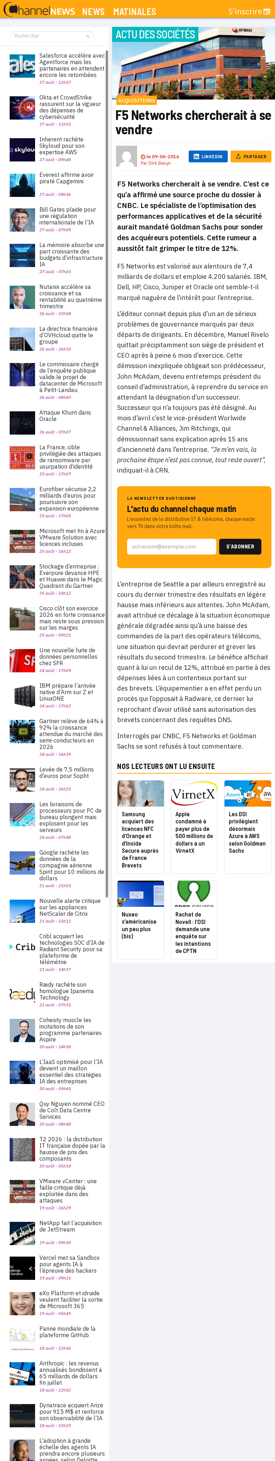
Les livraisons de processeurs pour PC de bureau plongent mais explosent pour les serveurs (70, 816)
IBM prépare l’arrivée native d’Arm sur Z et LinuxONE (67, 692)
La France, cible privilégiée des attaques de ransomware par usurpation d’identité (70, 457)
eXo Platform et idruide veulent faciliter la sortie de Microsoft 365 (71, 1300)
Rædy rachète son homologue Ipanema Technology (66, 991)
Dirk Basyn (160, 163)
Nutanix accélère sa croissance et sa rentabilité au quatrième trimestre (70, 296)
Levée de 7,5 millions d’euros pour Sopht (66, 772)
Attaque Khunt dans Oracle (65, 415)
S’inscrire (245, 11)
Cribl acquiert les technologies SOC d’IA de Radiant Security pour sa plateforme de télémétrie (72, 949)
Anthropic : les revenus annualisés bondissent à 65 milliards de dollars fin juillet (70, 1373)
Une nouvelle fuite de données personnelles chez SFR (68, 657)
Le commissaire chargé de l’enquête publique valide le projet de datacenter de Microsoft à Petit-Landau (70, 377)
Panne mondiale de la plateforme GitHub (67, 1332)
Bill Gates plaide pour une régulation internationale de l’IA (67, 216)
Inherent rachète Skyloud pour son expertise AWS (62, 146)
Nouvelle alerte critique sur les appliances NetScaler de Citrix (70, 907)
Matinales (134, 11)
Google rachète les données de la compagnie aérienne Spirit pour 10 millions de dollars (71, 865)
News (93, 11)
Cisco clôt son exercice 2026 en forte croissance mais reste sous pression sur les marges (72, 618)
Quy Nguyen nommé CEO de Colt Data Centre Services (72, 1110)
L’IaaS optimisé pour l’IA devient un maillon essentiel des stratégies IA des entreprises (71, 1071)
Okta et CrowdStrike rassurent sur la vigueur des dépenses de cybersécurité (70, 107)
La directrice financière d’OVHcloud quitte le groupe (68, 335)
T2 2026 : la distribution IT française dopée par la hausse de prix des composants (72, 1149)
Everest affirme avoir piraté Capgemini (66, 178)
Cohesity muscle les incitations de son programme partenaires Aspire (70, 1029)
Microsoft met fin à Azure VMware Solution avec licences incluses (72, 537)
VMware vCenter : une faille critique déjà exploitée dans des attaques (68, 1190)
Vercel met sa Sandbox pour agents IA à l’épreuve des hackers (69, 1264)
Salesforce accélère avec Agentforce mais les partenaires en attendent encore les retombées (72, 65)
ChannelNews (39, 9)
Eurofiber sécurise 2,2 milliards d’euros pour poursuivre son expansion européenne (69, 498)
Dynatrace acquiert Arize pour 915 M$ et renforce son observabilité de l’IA (71, 1412)
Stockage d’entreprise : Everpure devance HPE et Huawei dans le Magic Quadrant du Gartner (71, 576)
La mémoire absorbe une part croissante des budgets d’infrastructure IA (71, 254)
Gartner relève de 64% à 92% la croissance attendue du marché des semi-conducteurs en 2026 (71, 733)
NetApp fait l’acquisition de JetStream (70, 1226)
